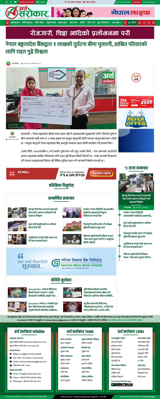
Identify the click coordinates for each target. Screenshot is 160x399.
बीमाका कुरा (62, 22)
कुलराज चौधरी (87, 363)
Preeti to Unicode (27, 2)
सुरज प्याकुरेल (65, 343)
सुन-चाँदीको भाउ (103, 22)
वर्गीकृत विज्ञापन (117, 376)
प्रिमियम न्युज (115, 369)
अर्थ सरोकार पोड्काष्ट (74, 2)
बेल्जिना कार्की (87, 343)
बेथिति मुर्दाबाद (27, 22)
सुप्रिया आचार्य (65, 360)
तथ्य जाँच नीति (143, 349)
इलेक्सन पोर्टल (116, 346)
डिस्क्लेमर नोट (143, 373)
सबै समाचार (15, 22)
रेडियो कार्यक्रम (90, 2)
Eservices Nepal (149, 396)
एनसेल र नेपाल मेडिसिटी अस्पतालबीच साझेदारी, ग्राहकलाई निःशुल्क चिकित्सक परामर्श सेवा (98, 213)
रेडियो (133, 22)
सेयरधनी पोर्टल (116, 342)
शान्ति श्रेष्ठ (64, 372)
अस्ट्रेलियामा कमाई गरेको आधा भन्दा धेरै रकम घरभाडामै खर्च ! (42, 239)
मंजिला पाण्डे (64, 363)
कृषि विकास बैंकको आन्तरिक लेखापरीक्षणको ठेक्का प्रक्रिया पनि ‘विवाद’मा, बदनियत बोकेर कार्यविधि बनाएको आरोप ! (98, 293)
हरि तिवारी (85, 360)
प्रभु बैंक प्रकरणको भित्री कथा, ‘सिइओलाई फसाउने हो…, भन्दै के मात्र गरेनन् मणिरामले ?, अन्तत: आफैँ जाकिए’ (98, 307)
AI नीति (140, 361)
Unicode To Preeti (123, 2)
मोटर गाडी (91, 22)
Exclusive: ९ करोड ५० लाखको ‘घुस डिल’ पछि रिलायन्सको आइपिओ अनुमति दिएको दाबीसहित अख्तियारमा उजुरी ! (43, 307)
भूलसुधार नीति (143, 353)
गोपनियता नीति (143, 346)
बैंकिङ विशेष (39, 22)
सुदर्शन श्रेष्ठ (64, 351)
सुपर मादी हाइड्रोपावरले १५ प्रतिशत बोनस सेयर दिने (42, 226)
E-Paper (42, 2)
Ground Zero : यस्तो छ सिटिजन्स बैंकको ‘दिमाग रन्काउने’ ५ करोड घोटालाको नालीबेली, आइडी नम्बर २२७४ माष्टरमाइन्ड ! (42, 293)
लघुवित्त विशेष (51, 22)
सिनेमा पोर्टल (115, 349)
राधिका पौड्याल (87, 380)
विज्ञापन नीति (142, 357)
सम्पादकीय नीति (143, 342)
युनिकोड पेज (115, 353)
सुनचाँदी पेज (115, 361)
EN (125, 22)
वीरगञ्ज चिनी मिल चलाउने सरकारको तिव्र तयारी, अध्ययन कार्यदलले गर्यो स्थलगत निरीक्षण (42, 213)
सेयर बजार (73, 22)
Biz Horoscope (149, 2)
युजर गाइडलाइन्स (144, 369)
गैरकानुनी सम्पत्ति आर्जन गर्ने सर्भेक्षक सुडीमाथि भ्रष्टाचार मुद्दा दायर (97, 226)
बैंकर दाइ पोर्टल (116, 357)
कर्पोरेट (82, 22)
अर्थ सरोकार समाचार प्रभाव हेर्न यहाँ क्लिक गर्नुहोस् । (126, 320)
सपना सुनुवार (65, 380)
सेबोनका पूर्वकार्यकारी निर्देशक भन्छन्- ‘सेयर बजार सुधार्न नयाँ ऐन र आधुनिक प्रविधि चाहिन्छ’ (98, 239)
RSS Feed (142, 376)
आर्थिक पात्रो (115, 373)
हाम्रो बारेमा (141, 365)
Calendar (136, 2)
